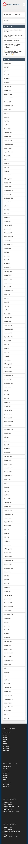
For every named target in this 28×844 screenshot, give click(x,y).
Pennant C (5, 773)
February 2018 (8, 456)
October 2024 (7, 148)
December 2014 (8, 603)
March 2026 (7, 82)
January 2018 (7, 460)
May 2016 (6, 537)
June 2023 (6, 209)
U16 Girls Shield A (7, 804)
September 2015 (8, 568)
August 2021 (7, 294)
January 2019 (7, 414)
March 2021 (7, 313)
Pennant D (5, 739)
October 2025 (7, 102)
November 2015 (8, 560)
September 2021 (8, 290)
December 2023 (8, 186)
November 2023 (8, 190)
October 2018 (7, 425)
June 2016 (6, 533)
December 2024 (8, 140)
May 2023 (6, 213)
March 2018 (7, 452)
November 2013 (8, 653)
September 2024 (8, 152)
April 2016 (6, 541)
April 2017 (6, 495)
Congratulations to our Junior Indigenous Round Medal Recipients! (12, 46)
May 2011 (6, 718)
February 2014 (8, 641)
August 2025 (7, 109)
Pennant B (5, 737)
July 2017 (6, 483)
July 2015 (6, 576)
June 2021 (6, 302)
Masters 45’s (6, 786)
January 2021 (7, 321)
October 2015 (7, 564)
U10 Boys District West (9, 835)
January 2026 (7, 90)
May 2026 (6, 75)
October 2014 (7, 610)
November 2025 (8, 98)
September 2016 (8, 522)
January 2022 (7, 275)
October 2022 (7, 240)
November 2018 (8, 421)
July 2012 (6, 714)
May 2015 (6, 583)
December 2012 (8, 695)
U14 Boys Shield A (7, 808)
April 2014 (6, 633)
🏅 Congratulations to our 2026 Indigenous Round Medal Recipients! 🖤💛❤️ (12, 52)
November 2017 (8, 468)
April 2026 (6, 78)
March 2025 (7, 128)
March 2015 (7, 591)
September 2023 (8, 198)
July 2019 (6, 391)
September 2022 (8, 244)
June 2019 (6, 394)
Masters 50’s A (6, 748)
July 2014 (6, 622)
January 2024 (7, 182)
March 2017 (7, 499)
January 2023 (7, 229)
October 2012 (7, 703)
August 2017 (7, 479)
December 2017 (8, 464)
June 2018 (6, 441)
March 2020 (7, 360)
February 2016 (8, 549)
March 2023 (7, 221)
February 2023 (8, 225)
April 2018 (6, 448)
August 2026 (7, 63)
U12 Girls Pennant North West (11, 833)
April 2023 (6, 217)
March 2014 (7, 637)
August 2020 (7, 341)
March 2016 (7, 545)
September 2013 (8, 660)
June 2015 (6, 579)
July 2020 (6, 344)
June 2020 (6, 348)
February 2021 (8, 317)
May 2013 (6, 676)
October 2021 (7, 287)
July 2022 (6, 252)
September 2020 (8, 337)
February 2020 (8, 364)
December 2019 (8, 371)
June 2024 (6, 163)
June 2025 (6, 117)
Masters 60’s (6, 750)
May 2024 (6, 167)
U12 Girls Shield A (7, 829)
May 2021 (6, 306)
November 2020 (8, 329)
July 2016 (6, 529)
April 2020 (6, 356)
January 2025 (7, 136)
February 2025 (8, 132)
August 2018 (7, 433)
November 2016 (8, 514)
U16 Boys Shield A (7, 802)
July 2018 (6, 437)
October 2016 (7, 518)
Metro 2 (5, 743)
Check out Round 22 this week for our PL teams (13, 36)
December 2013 (8, 649)
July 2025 (6, 113)
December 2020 (8, 325)
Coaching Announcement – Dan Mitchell (12, 30)
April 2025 (6, 125)
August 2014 (7, 618)
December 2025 (8, 94)
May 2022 (6, 260)
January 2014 (7, 645)
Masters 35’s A (6, 783)
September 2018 (8, 429)
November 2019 (8, 375)
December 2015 (8, 556)
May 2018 (6, 445)
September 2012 (8, 707)
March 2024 (7, 175)
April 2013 (6, 680)
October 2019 (7, 379)
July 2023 (6, 206)
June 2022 (6, 256)
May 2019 (6, 398)
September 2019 (8, 383)
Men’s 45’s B (6, 747)
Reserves (5, 734)
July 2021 (6, 298)
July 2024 (6, 159)
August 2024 (7, 156)
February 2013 (8, 687)
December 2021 (8, 279)
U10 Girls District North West (10, 836)
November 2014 (8, 606)
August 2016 (7, 525)
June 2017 (6, 487)
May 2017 (6, 491)
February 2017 (8, 502)
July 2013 (6, 668)
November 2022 (8, 236)
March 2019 (7, 406)
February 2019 (8, 410)
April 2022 (6, 263)
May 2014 (6, 630)
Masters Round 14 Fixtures (11, 40)
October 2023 (7, 194)
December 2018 (8, 418)
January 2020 (7, 367)
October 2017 (7, 472)
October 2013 (7, 656)
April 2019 (6, 402)
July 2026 (6, 67)
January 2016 (7, 552)
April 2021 (6, 310)
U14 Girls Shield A (7, 810)
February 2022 (8, 271)
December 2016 (8, 510)
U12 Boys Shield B (7, 827)
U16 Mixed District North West (11, 806)
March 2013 (7, 684)
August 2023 (7, 202)
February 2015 (8, 595)
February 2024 (8, 179)
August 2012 (7, 710)
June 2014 (6, 626)
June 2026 (6, 71)
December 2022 (8, 233)
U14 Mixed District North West (11, 811)
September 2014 (8, 614)
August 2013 (7, 664)
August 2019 (7, 387)
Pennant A (5, 735)
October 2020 (7, 333)
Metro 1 (5, 741)
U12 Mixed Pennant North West (11, 831)
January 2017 (7, 506)
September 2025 (8, 105)
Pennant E (5, 777)
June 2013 (6, 672)
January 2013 (7, 691)
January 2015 (7, 599)
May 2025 (6, 121)
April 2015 (6, 587)
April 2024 (6, 171)
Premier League (7, 732)
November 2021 (8, 283)
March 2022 (7, 267)
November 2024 (8, 144)
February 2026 (8, 86)
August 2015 (7, 572)
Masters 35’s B (6, 785)
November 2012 (8, 699)
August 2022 (7, 248)
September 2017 (8, 475)
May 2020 (6, 352)
